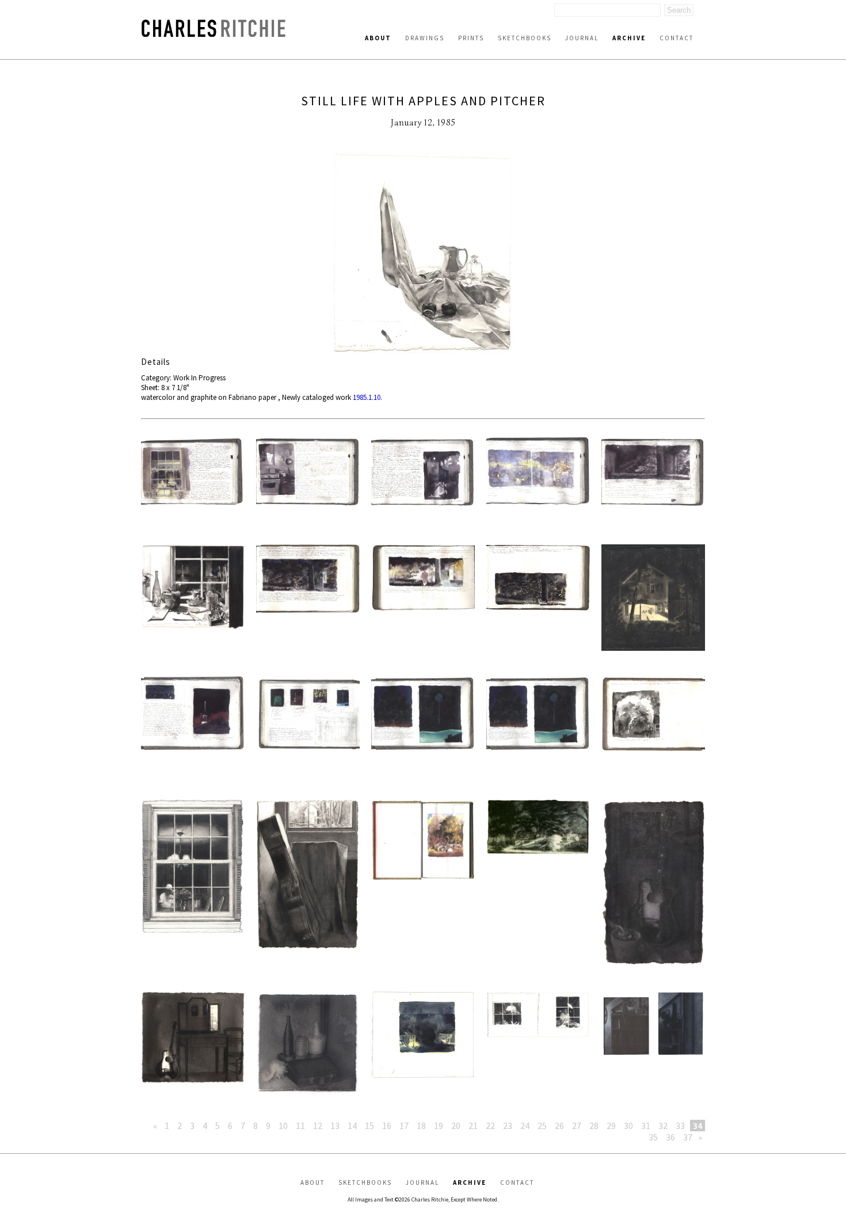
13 (335, 1125)
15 (369, 1125)
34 (697, 1125)
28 (594, 1125)
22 (490, 1125)
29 (611, 1125)
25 (542, 1125)
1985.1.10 (366, 397)
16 (386, 1125)
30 (628, 1125)
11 (300, 1125)
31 (645, 1125)
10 (283, 1125)
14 (352, 1125)
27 (576, 1125)
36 (670, 1137)
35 (653, 1137)
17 (404, 1125)
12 (317, 1125)
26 (559, 1125)
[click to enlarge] (423, 254)
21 (473, 1125)
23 (507, 1125)
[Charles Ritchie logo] (213, 34)
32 (663, 1125)
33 (680, 1125)
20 (455, 1125)
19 (438, 1125)
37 (687, 1137)
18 (421, 1125)
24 (524, 1125)
